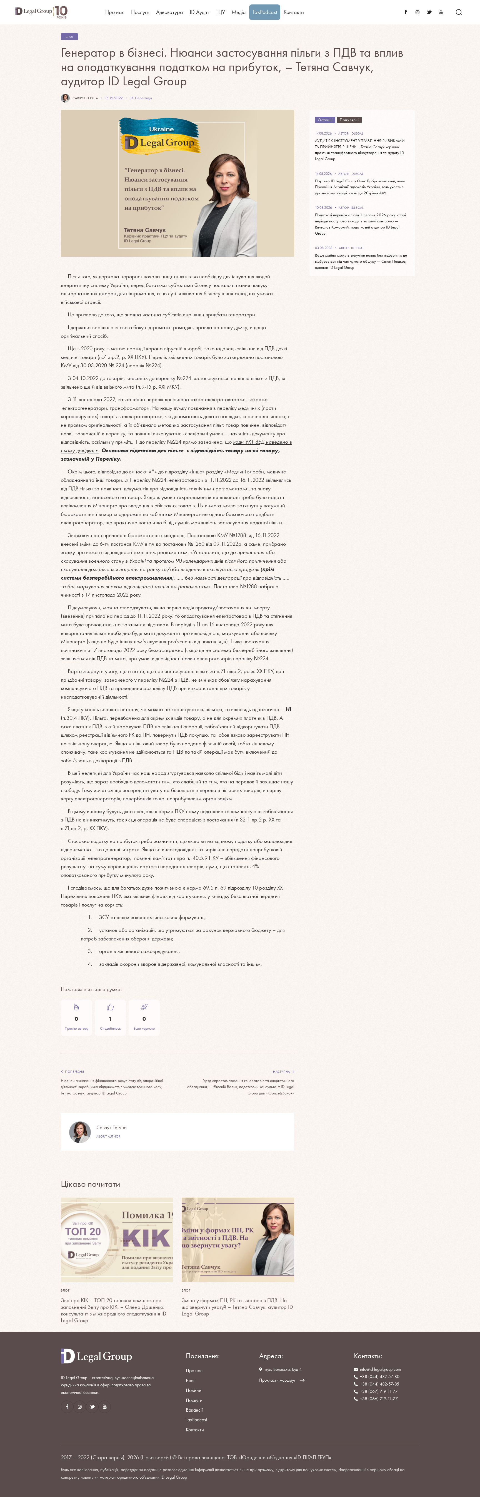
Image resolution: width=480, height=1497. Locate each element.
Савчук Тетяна (111, 1127)
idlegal (357, 133)
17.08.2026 (323, 133)
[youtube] (441, 12)
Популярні (349, 120)
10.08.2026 (323, 207)
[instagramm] (417, 12)
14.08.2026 (323, 173)
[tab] (325, 120)
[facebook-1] (406, 12)
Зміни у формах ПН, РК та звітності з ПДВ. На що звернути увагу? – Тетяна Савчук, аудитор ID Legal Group (237, 1307)
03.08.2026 (323, 247)
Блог (69, 37)
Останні (325, 120)
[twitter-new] (429, 12)
